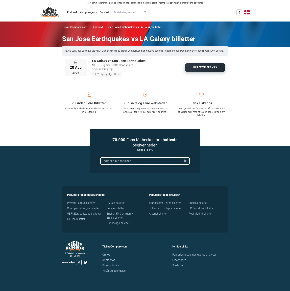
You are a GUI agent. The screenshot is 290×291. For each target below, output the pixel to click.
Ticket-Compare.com (74, 27)
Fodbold (72, 12)
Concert (104, 12)
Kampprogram (88, 12)
